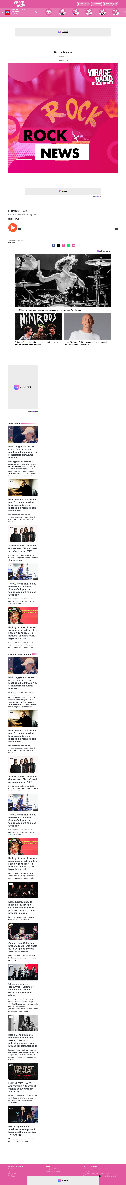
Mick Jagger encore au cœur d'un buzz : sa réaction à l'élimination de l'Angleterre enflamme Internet (23, 452)
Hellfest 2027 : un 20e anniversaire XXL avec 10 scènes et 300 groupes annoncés (22, 1087)
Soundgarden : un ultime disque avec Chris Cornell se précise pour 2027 (22, 548)
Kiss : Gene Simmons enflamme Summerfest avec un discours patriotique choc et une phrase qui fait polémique (22, 1040)
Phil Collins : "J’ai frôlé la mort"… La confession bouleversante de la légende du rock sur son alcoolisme (22, 505)
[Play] (3, 12)
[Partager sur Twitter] (58, 246)
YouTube (11, 1176)
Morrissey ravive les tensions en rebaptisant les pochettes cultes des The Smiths (22, 1130)
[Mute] (35, 12)
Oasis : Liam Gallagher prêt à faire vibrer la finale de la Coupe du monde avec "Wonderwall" (22, 947)
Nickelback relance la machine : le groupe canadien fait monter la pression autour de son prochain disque (21, 907)
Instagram (12, 1174)
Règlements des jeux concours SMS (96, 1174)
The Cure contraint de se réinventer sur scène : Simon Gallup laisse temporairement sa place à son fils (22, 589)
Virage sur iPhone (52, 1169)
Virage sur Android (53, 1171)
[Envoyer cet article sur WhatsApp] (68, 246)
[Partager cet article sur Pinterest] (63, 246)
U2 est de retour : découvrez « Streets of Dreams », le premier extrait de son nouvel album (20, 989)
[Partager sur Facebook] (53, 246)
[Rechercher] (116, 4)
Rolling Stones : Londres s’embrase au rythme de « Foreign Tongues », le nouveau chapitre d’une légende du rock (22, 633)
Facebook (12, 1169)
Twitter (11, 1171)
